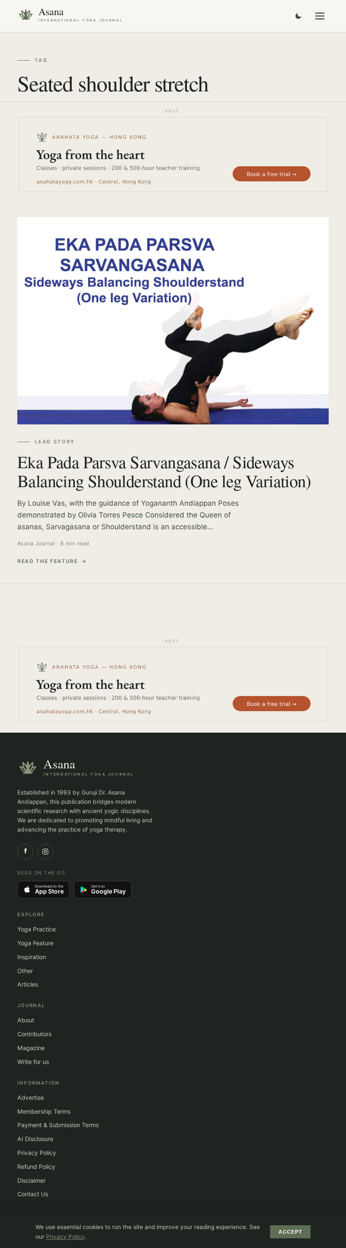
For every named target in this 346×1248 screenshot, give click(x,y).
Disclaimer (31, 1180)
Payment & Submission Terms (58, 1124)
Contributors (34, 1033)
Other (25, 970)
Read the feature (47, 561)
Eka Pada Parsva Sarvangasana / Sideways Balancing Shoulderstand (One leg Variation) (164, 471)
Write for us (33, 1061)
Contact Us (32, 1193)
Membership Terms (43, 1111)
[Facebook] (25, 852)
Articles (27, 984)
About (25, 1020)
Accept (290, 1232)
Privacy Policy (36, 1152)
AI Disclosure (35, 1138)
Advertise (30, 1097)
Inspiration (31, 956)
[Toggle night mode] (298, 16)
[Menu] (320, 16)
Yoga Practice (36, 929)
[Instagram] (46, 852)
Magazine (31, 1047)
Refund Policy (36, 1166)
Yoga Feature (35, 943)
